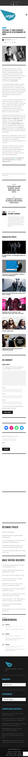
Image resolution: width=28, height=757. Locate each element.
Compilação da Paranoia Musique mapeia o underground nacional (12, 349)
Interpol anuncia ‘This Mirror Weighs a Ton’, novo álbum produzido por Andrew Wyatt (13, 735)
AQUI (15, 159)
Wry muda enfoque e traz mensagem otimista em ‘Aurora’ (13, 256)
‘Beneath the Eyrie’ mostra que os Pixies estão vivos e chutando (13, 293)
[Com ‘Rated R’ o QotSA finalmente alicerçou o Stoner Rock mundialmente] (12, 266)
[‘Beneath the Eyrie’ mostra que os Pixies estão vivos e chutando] (12, 285)
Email (3, 394)
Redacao (4, 713)
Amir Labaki (6, 173)
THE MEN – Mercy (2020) (7, 331)
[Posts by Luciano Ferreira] (3, 40)
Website (4, 400)
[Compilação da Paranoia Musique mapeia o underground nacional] (12, 340)
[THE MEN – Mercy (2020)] (12, 323)
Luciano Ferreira (8, 39)
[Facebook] (11, 4)
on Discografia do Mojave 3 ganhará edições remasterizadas (13, 627)
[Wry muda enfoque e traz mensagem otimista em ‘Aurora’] (12, 247)
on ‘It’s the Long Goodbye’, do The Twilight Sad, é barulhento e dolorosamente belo (14, 647)
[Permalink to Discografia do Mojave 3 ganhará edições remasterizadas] (3, 625)
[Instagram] (13, 4)
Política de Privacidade (10, 669)
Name (4, 387)
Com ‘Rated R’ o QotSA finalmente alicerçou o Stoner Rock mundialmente (13, 274)
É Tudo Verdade (12, 173)
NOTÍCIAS (4, 27)
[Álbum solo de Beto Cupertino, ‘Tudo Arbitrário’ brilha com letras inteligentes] (12, 304)
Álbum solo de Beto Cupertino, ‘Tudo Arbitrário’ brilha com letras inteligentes (13, 312)
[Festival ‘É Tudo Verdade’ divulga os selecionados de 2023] (14, 53)
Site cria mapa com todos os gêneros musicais (13, 575)
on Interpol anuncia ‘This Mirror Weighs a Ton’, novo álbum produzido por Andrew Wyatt (15, 636)
